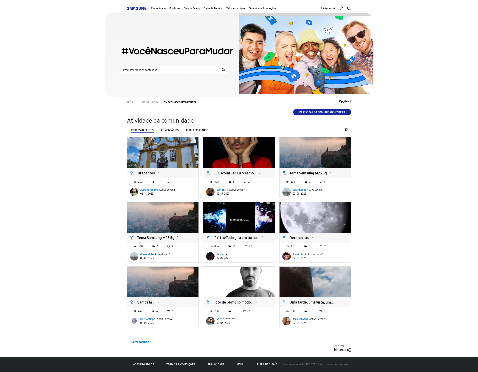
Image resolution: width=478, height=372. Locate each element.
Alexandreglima (149, 189)
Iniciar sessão (328, 8)
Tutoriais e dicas (235, 8)
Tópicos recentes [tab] (142, 130)
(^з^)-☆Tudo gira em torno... (236, 237)
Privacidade (216, 364)
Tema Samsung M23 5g (308, 173)
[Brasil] (136, 8)
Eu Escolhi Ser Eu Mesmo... (235, 173)
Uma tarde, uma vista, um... (312, 302)
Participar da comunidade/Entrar (322, 112)
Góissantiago (147, 319)
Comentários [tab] (170, 130)
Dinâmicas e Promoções (262, 8)
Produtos (174, 8)
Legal (241, 364)
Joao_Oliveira (300, 319)
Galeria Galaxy (192, 8)
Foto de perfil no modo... (233, 302)
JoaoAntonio (300, 254)
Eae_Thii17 (222, 189)
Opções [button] (344, 101)
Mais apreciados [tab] (197, 130)
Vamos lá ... (146, 302)
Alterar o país (267, 364)
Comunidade (158, 8)
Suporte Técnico (213, 8)
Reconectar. (299, 237)
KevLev (220, 254)
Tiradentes (146, 173)
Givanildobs (299, 189)
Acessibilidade (143, 364)
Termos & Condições (180, 364)
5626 (219, 319)
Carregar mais (140, 342)
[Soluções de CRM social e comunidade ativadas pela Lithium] (342, 349)
